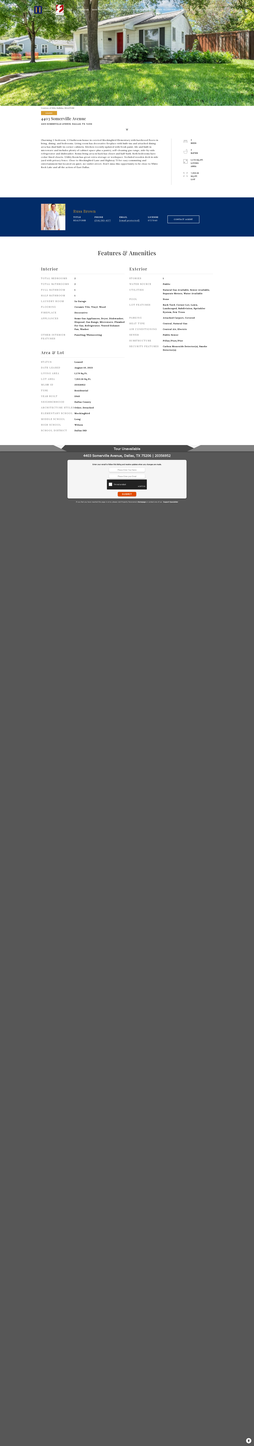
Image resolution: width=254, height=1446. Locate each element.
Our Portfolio (101, 10)
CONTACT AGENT (183, 219)
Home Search (122, 10)
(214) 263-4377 (102, 220)
